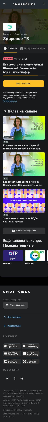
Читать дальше (10, 101)
